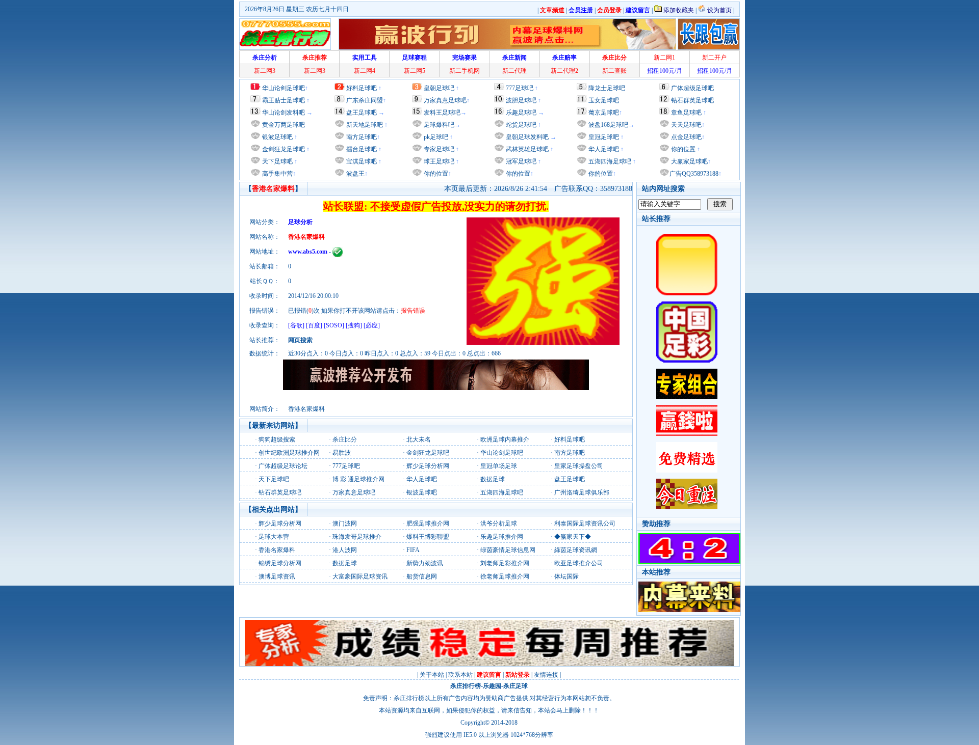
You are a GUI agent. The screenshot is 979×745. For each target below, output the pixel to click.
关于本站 (432, 674)
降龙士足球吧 (606, 88)
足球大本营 (274, 536)
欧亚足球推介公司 (578, 563)
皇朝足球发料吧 (526, 137)
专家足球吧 (438, 149)
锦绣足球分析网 (280, 563)
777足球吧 (519, 88)
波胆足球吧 (521, 100)
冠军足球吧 (520, 161)
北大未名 (418, 439)
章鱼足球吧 (686, 112)
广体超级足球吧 (692, 88)
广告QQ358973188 (693, 173)
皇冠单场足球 (498, 466)
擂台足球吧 (361, 149)
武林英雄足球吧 (526, 149)
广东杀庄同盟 (364, 100)
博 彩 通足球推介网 (358, 479)
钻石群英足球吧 (692, 100)
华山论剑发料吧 (283, 112)
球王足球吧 (438, 161)
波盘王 (355, 173)
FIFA (413, 550)
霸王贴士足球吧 (283, 100)
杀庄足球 (515, 685)
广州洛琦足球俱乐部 (581, 492)
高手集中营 (277, 173)
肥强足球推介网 (427, 523)
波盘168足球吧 (608, 124)
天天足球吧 (685, 124)
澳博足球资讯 (277, 576)
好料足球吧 (361, 88)
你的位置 (435, 173)
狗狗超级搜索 (277, 439)
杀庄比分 (344, 439)
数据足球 (492, 479)
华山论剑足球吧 (283, 88)
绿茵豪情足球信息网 (507, 550)
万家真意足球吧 (445, 100)
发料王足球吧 (442, 112)
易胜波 (341, 452)
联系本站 (460, 674)
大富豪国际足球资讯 (360, 576)
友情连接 (546, 674)
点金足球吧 (685, 137)
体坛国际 (566, 576)
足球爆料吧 (439, 124)
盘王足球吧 (361, 112)
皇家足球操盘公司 (578, 466)
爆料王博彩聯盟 (427, 536)
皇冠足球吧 (603, 137)
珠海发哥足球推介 (356, 536)
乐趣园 (492, 685)
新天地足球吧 (364, 124)
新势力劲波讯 (424, 563)
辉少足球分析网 (427, 466)
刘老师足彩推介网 (504, 563)
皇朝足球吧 (439, 88)
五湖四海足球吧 (609, 161)
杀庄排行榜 (465, 685)
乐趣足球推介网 (501, 536)
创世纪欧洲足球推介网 (289, 452)
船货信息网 (421, 576)
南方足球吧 (361, 137)
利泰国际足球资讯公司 (584, 523)
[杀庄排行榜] (285, 34)
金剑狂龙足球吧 (283, 149)
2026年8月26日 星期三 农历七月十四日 (297, 9)
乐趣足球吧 (521, 112)
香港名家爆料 (277, 550)
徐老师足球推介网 (504, 576)
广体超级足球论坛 (283, 466)
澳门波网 (344, 523)
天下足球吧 (277, 161)
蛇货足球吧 (522, 124)
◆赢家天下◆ (572, 536)
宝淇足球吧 (361, 161)
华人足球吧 (603, 149)
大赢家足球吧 (688, 161)
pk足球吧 (435, 137)
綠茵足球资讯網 (575, 550)
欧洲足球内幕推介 (504, 439)
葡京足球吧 (603, 112)
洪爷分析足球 (498, 523)
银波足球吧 (277, 137)
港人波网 (344, 550)
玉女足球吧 (603, 100)
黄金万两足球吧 (283, 124)
